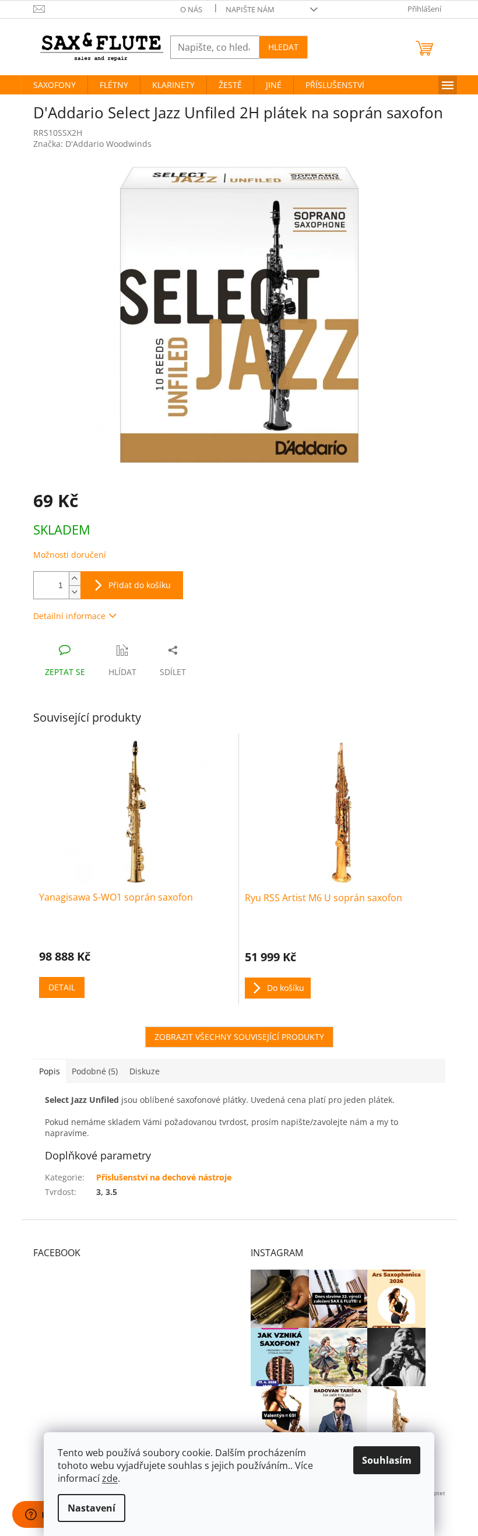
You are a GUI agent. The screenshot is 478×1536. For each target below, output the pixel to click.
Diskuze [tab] (144, 1071)
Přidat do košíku (139, 585)
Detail (61, 987)
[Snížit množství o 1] (74, 592)
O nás (191, 9)
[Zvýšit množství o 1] (74, 578)
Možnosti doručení (69, 554)
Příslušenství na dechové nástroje (163, 1177)
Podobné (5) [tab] (95, 1071)
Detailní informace (69, 615)
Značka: (92, 143)
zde (110, 1478)
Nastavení (91, 1508)
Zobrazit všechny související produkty (239, 1036)
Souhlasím (387, 1460)
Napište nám (250, 9)
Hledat (283, 46)
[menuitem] (54, 85)
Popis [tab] (49, 1071)
